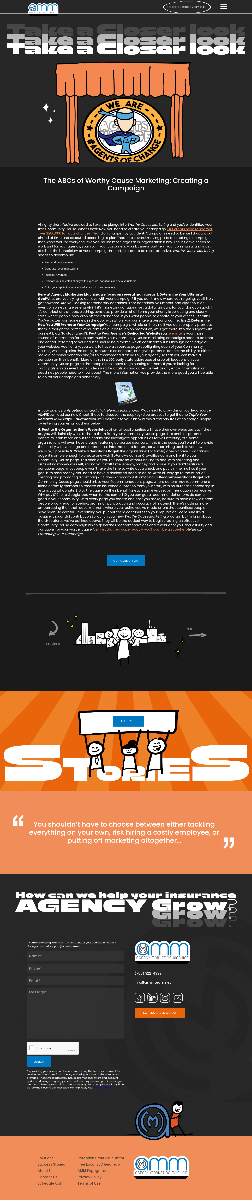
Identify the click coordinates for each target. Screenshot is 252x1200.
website (175, 333)
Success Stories (51, 1164)
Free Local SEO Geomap (98, 1164)
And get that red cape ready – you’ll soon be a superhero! (141, 529)
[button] (223, 7)
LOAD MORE (128, 721)
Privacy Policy (102, 1087)
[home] (43, 9)
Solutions (45, 1158)
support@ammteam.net (65, 946)
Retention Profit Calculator (100, 1158)
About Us (45, 1171)
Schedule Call (50, 1183)
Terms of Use (89, 1183)
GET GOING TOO (126, 561)
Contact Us (47, 1177)
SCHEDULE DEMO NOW (160, 1013)
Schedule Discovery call (187, 7)
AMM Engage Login (94, 1171)
